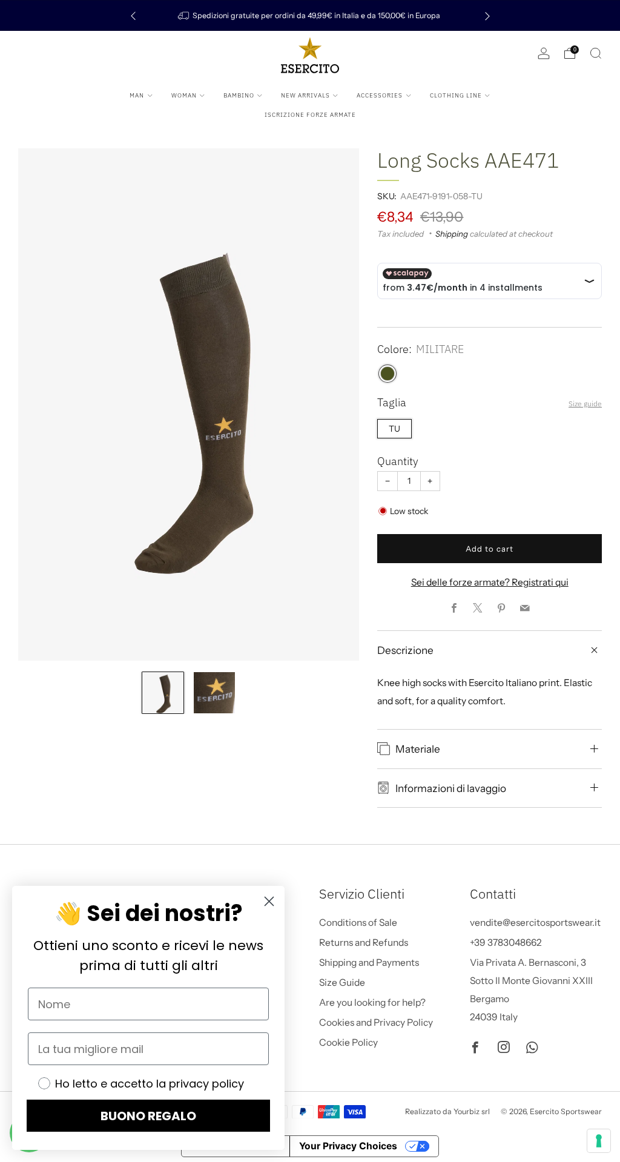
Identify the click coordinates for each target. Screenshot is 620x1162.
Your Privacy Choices (348, 1146)
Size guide (585, 403)
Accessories (380, 95)
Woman (184, 95)
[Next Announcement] (487, 15)
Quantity (397, 461)
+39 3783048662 (506, 942)
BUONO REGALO (148, 1116)
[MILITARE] (387, 373)
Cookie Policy (348, 1042)
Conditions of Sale (358, 922)
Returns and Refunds (363, 942)
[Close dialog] (269, 901)
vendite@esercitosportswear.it (535, 922)
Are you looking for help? (372, 1002)
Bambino (238, 95)
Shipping (451, 234)
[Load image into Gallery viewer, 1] (163, 693)
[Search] (596, 53)
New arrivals (305, 95)
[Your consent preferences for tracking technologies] (598, 1140)
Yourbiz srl (471, 1111)
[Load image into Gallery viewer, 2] (214, 693)
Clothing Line (456, 95)
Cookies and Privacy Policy (376, 1022)
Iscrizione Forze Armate (310, 115)
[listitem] (310, 15)
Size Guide (342, 982)
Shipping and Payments (369, 962)
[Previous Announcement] (133, 15)
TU (394, 428)
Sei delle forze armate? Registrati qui (490, 582)
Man (137, 95)
